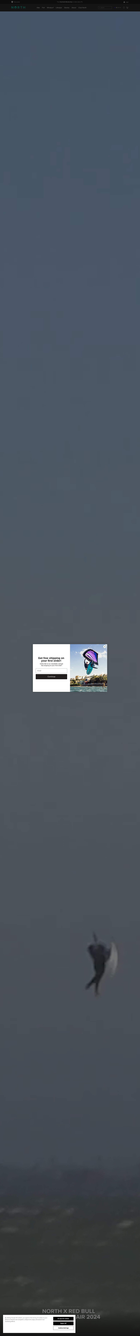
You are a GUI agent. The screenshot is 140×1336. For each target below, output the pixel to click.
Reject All (63, 1323)
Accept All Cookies (63, 1319)
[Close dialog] (104, 646)
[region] (39, 1324)
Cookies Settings (63, 1328)
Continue (51, 677)
